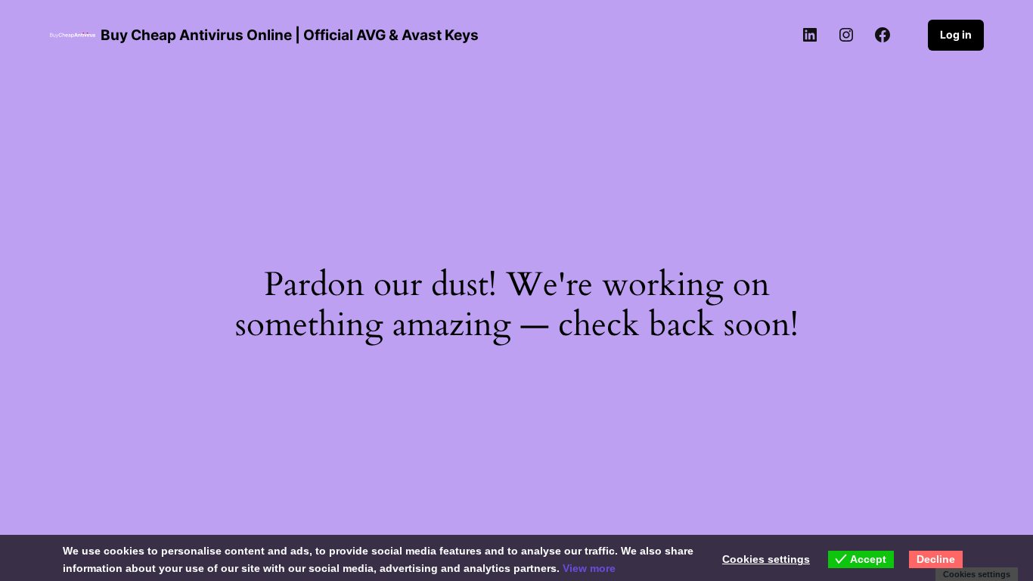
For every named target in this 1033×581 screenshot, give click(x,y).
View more (589, 568)
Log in (956, 34)
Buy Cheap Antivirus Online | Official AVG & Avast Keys (290, 35)
